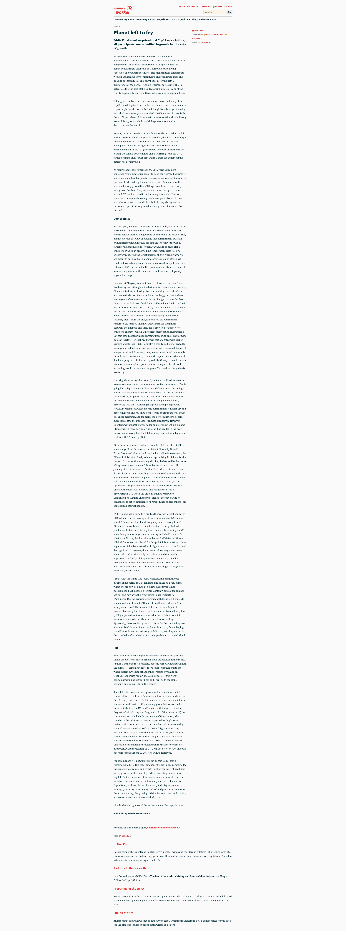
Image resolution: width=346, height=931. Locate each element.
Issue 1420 (199, 30)
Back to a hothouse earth (130, 868)
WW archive (192, 6)
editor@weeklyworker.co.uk (164, 827)
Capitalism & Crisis (187, 19)
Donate (218, 6)
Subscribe (205, 6)
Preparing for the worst (129, 888)
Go (229, 12)
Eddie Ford (206, 42)
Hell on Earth (122, 844)
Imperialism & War (166, 19)
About (182, 6)
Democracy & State (145, 19)
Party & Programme (124, 19)
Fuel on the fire (123, 913)
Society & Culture (207, 19)
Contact (228, 6)
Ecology (125, 836)
